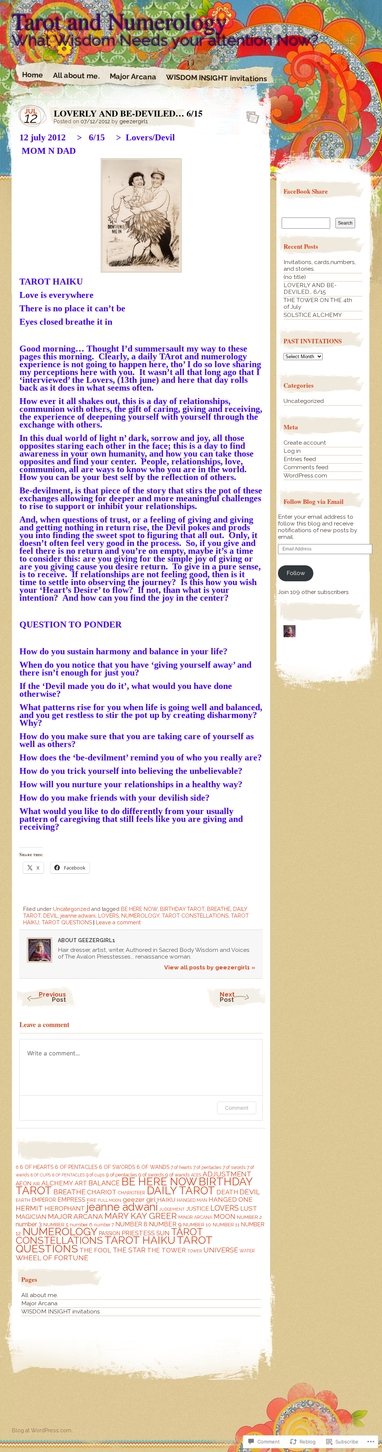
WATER (247, 1251)
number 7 (104, 1224)
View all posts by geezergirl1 (209, 967)
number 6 (81, 1224)
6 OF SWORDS (117, 1167)
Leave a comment (118, 922)
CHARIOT (101, 1192)
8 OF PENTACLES (68, 1175)
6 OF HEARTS (36, 1167)
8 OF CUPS (41, 1175)
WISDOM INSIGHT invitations (216, 78)
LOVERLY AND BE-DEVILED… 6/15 (310, 288)
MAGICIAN (31, 1216)
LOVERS (108, 916)
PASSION (109, 1233)
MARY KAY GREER (140, 1216)
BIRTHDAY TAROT (182, 909)
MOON (224, 1216)
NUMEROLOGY (140, 916)
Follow (295, 572)
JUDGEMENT (172, 1209)
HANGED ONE (231, 1199)
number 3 (29, 1224)
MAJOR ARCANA (75, 1216)
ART (81, 1183)
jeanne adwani (78, 916)
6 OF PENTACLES (76, 1167)
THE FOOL (95, 1250)
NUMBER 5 (55, 1224)
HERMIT (29, 1208)
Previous (52, 997)
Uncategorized (71, 909)
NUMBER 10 (197, 1224)
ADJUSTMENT (227, 1174)
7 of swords (234, 1167)
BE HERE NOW (139, 909)
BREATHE (219, 909)
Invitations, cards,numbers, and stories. (320, 265)
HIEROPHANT (64, 1208)
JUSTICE (197, 1208)
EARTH (23, 1200)
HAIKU (166, 1199)
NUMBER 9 (165, 1224)
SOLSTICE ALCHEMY (313, 314)
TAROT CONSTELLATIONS (195, 916)
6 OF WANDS (153, 1167)
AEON (23, 1183)
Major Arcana (133, 76)
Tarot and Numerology (120, 20)
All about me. (76, 75)
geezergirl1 (133, 121)
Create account (305, 442)
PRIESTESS (138, 1233)
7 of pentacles (207, 1167)
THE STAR (129, 1250)
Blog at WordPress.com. (42, 1430)
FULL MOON (109, 1200)
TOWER (194, 1251)
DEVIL (50, 916)
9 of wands (177, 1175)
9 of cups (95, 1175)
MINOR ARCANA (195, 1217)
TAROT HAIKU (139, 1240)
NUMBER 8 (131, 1224)
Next (227, 997)
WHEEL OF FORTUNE (52, 1258)
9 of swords (151, 1175)
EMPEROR (44, 1200)
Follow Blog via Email (314, 501)
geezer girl (139, 1199)
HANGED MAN (192, 1200)
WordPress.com (305, 475)
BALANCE (104, 1183)
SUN (162, 1233)
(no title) (295, 276)
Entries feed (300, 459)
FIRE (91, 1200)
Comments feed (306, 467)
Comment (236, 1108)
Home (32, 74)
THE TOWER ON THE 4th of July (318, 303)
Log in (292, 450)
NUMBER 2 (249, 1217)
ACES (196, 1175)
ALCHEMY (57, 1183)
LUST (248, 1208)
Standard (250, 115)
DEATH (227, 1192)
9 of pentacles (121, 1175)
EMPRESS (71, 1199)
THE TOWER (166, 1250)
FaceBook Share (306, 191)
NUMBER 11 (226, 1224)
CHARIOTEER (131, 1192)
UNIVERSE (220, 1250)
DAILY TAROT (181, 1190)
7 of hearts (181, 1167)
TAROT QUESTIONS (67, 922)
